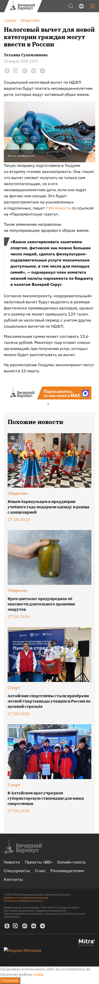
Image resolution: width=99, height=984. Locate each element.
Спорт (14, 687)
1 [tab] (48, 404)
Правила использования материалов (26, 897)
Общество (18, 493)
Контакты (13, 879)
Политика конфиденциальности (23, 900)
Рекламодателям (67, 870)
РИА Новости (58, 207)
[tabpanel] (49, 392)
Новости (12, 862)
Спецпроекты (17, 870)
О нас (40, 870)
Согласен (10, 980)
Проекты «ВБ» (38, 862)
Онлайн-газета (71, 862)
